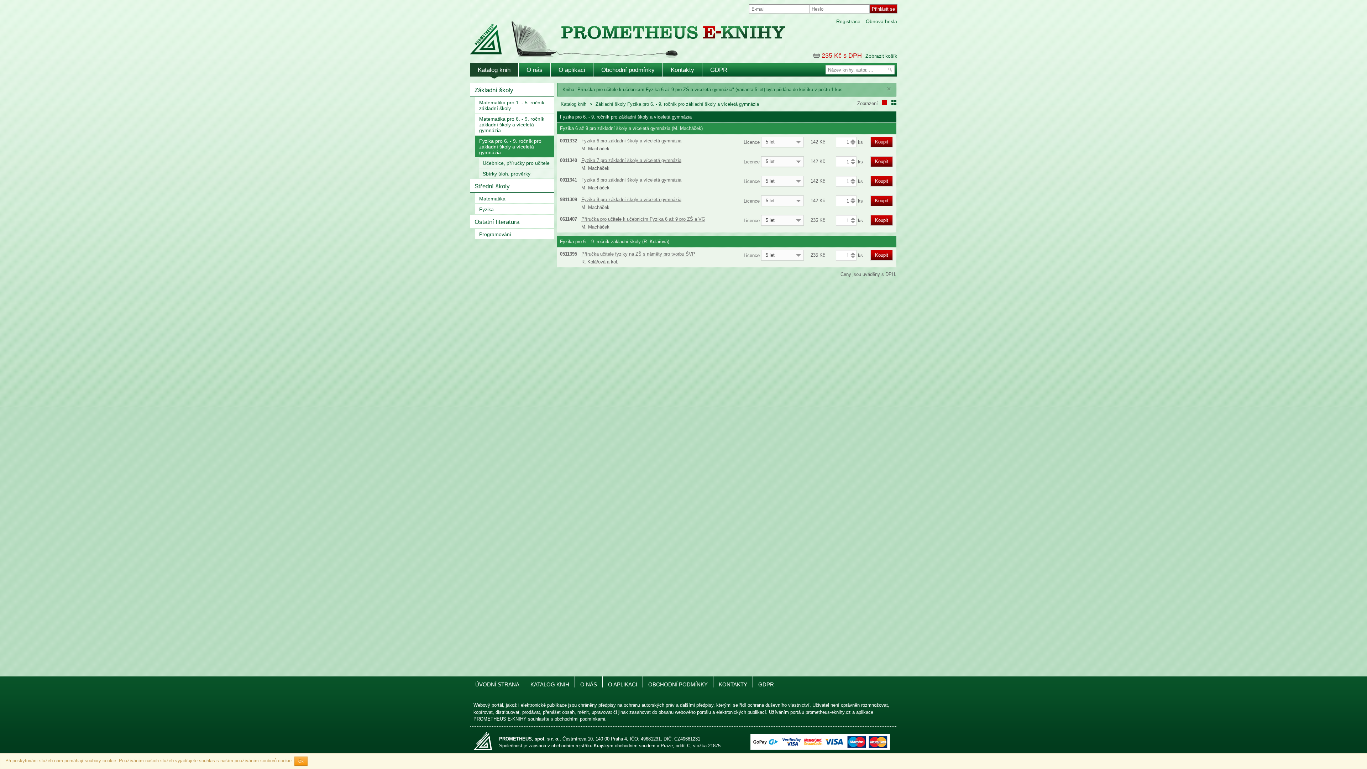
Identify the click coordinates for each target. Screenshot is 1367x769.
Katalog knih (494, 70)
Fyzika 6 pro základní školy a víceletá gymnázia (631, 140)
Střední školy (492, 186)
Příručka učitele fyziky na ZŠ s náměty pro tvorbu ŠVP (638, 254)
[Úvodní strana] (612, 35)
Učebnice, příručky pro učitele (516, 163)
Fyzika (486, 209)
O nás (535, 70)
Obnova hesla (881, 21)
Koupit (881, 142)
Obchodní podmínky (628, 70)
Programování (495, 234)
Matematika (492, 199)
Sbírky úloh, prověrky (506, 174)
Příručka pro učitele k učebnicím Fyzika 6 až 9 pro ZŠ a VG (643, 219)
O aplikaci (572, 70)
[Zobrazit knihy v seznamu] (884, 102)
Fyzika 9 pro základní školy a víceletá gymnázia (631, 199)
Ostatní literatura (497, 222)
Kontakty (682, 70)
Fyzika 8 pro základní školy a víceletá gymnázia (631, 180)
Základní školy (494, 90)
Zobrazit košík (881, 56)
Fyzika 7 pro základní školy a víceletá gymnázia (631, 160)
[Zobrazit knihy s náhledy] (893, 102)
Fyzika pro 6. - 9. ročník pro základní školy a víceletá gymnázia (510, 146)
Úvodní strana (497, 684)
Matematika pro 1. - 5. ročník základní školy (511, 105)
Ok (301, 761)
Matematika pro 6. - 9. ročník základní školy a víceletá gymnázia (511, 124)
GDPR (718, 70)
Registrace (848, 21)
